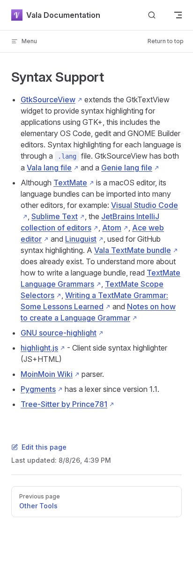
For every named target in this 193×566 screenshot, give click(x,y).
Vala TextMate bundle (132, 250)
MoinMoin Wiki (47, 374)
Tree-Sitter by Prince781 (64, 404)
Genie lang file (126, 167)
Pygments (38, 389)
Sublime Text (54, 216)
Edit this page (44, 447)
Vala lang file (49, 167)
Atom (111, 227)
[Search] (152, 15)
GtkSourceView (48, 99)
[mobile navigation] (178, 15)
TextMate (70, 182)
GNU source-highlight (58, 332)
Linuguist (80, 239)
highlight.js (39, 347)
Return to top (166, 41)
